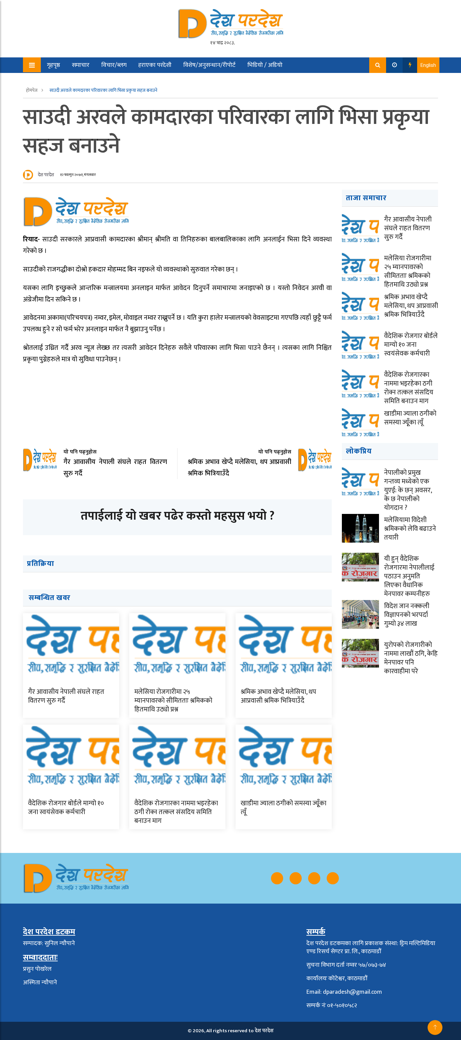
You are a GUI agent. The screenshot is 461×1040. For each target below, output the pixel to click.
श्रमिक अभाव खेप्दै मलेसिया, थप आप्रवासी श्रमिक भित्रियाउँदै (278, 696)
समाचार (80, 65)
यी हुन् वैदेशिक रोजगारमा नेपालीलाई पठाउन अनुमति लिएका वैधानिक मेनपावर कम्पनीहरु (409, 576)
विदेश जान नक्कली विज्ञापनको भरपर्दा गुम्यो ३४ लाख (406, 614)
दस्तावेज (101, 81)
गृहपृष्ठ (53, 65)
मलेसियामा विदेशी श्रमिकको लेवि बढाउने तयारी (410, 528)
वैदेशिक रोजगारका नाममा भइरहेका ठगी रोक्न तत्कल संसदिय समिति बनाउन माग (176, 812)
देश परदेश (46, 175)
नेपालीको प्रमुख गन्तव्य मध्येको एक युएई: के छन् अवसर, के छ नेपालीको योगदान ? (408, 490)
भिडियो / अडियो (264, 65)
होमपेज (32, 90)
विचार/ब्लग (114, 65)
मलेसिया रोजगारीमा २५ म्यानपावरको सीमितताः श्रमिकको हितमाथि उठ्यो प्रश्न (173, 700)
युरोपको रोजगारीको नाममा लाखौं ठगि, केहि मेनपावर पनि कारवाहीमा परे (411, 658)
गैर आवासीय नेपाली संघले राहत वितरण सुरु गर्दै (66, 696)
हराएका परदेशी (154, 65)
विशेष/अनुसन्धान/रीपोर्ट (209, 65)
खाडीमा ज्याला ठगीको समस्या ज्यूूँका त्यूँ (283, 808)
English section (61, 81)
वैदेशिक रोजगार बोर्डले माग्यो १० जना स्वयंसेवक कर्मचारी (66, 808)
